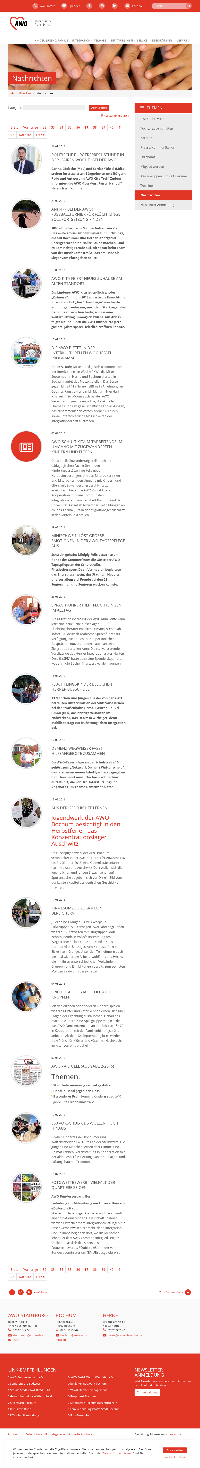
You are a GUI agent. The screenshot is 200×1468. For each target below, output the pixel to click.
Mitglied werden (152, 166)
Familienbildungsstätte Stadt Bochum (95, 1409)
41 (120, 127)
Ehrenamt (147, 157)
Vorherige (30, 127)
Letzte (40, 135)
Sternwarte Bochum (23, 1403)
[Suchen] (189, 6)
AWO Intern (47, 6)
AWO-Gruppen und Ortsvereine (163, 176)
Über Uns (183, 40)
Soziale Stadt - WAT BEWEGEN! (30, 1390)
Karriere (137, 6)
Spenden (74, 6)
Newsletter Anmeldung (157, 205)
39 (103, 127)
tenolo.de (175, 1434)
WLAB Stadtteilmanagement (88, 1390)
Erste (14, 127)
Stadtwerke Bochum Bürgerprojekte (93, 1403)
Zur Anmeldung (147, 1392)
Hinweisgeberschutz (58, 1434)
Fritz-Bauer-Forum (82, 1415)
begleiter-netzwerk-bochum (88, 1383)
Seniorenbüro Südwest (25, 1383)
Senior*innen (162, 40)
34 (61, 127)
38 (95, 127)
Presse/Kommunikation (157, 147)
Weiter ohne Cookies (176, 1457)
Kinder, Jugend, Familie (51, 40)
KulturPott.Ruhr (20, 1409)
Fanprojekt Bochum (83, 1396)
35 (69, 127)
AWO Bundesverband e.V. (27, 1377)
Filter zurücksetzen (115, 115)
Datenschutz (34, 1434)
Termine (146, 185)
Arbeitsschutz (83, 1434)
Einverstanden (175, 1450)
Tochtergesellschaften (156, 128)
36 (78, 127)
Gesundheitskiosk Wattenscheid (31, 1396)
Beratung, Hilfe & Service (129, 40)
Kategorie (15, 107)
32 (44, 127)
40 (111, 127)
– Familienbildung (24, 1415)
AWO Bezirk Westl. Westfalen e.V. (92, 1377)
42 (12, 135)
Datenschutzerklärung (116, 1453)
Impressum (15, 1434)
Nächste (25, 135)
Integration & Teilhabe (89, 40)
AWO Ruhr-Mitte (152, 119)
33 (53, 127)
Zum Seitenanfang (171, 1292)
